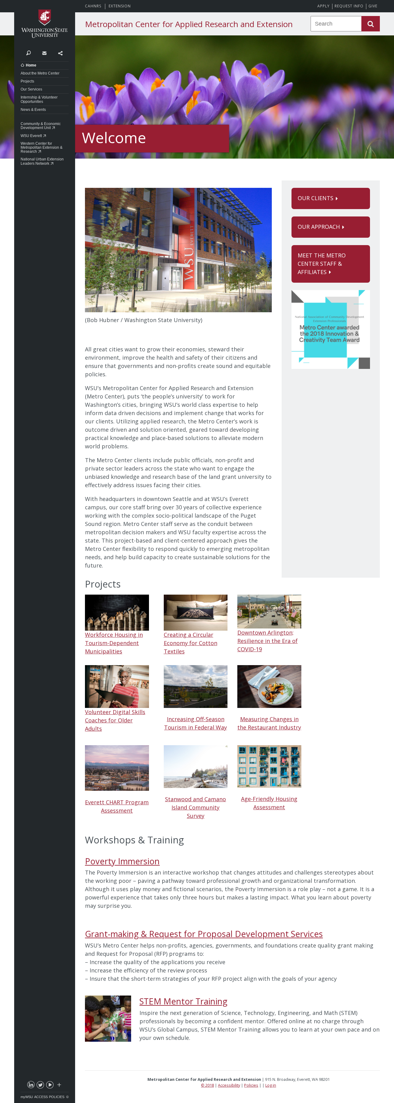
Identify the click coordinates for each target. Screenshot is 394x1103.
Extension (120, 6)
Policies (56, 1097)
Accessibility (229, 1085)
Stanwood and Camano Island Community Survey (195, 807)
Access (41, 1097)
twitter (40, 1086)
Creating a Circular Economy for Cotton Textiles (190, 643)
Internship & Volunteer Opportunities (39, 99)
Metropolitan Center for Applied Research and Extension (189, 24)
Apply (323, 6)
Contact (44, 53)
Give (372, 6)
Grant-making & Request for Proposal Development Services (204, 933)
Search (28, 53)
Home (31, 65)
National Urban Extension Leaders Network (42, 161)
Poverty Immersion (122, 861)
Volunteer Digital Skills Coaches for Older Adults (115, 720)
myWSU (27, 1097)
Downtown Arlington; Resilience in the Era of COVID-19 (267, 641)
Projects (27, 81)
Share (60, 53)
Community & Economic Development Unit (41, 126)
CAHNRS (93, 6)
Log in (270, 1085)
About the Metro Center (40, 73)
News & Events (33, 109)
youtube (49, 1086)
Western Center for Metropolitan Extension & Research (41, 147)
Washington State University (44, 24)
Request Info (349, 6)
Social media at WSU (58, 1086)
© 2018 (207, 1085)
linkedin (30, 1086)
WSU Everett (31, 136)
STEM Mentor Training (183, 1001)
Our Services (31, 89)
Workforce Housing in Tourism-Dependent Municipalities (114, 643)
